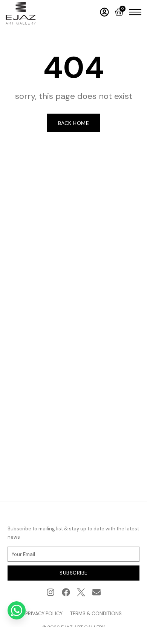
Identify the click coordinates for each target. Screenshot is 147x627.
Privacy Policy (44, 613)
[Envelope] (97, 592)
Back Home (73, 123)
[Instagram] (50, 592)
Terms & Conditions (96, 613)
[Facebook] (66, 592)
